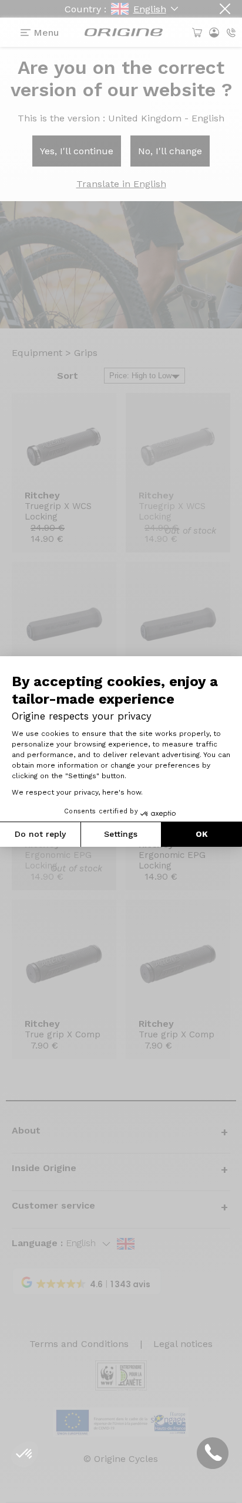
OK (202, 834)
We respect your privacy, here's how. (77, 792)
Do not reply (40, 834)
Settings (120, 834)
